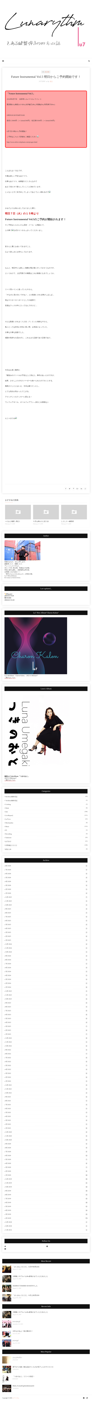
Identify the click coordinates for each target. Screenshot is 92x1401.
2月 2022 (46, 1077)
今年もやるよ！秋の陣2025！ (23, 1331)
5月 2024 (46, 971)
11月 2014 (46, 1230)
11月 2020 (46, 1136)
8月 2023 (46, 1007)
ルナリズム (15, 1398)
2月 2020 (46, 1171)
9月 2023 (46, 1003)
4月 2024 (46, 975)
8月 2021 (46, 1101)
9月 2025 (46, 909)
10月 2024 (46, 952)
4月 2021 (46, 1116)
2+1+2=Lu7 (16, 1321)
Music (46, 826)
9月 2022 (46, 1050)
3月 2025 (46, 932)
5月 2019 (46, 1206)
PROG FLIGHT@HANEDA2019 (23, 1386)
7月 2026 (46, 870)
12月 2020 (46, 1132)
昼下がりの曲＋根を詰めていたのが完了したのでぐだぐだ (33, 1367)
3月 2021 (46, 1120)
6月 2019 (46, 1202)
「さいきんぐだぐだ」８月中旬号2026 (26, 1267)
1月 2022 (46, 1081)
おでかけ (46, 841)
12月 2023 (46, 991)
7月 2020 (46, 1151)
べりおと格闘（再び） (13, 521)
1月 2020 (46, 1175)
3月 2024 (46, 979)
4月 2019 (46, 1210)
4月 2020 (46, 1163)
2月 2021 (46, 1124)
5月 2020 (46, 1159)
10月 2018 (46, 1226)
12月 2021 (46, 1085)
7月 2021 (46, 1104)
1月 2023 (46, 1034)
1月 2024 (46, 987)
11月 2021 (46, 1089)
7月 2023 (46, 1010)
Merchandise (46, 823)
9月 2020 (46, 1144)
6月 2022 (46, 1061)
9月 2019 (46, 1191)
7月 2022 (46, 1057)
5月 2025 (46, 924)
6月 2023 (46, 1014)
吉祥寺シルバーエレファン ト (30, 99)
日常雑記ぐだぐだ (46, 845)
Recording (46, 834)
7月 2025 (46, 917)
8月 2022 (46, 1054)
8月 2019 (46, 1195)
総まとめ (46, 849)
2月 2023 (46, 1030)
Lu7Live (46, 819)
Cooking (46, 804)
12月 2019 (46, 1179)
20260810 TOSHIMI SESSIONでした (25, 1286)
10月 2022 (46, 1046)
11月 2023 (46, 995)
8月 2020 (46, 1148)
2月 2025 (46, 936)
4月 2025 (46, 928)
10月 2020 (46, 1140)
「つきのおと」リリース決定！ (24, 1376)
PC (46, 830)
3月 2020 (46, 1167)
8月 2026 (46, 866)
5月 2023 (46, 1018)
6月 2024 (46, 967)
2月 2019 (46, 1218)
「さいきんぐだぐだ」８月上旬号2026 (26, 1295)
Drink (46, 808)
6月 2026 (46, 873)
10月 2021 (46, 1093)
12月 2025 (46, 897)
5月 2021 (46, 1112)
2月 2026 (46, 889)
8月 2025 (46, 913)
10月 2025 (46, 905)
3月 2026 (46, 885)
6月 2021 (46, 1108)
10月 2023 (46, 999)
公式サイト (18, 230)
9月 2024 (46, 956)
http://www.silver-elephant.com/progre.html (22, 142)
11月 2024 (46, 948)
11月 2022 (46, 1042)
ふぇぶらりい (17, 1357)
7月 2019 (46, 1198)
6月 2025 (46, 920)
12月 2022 (46, 1038)
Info (46, 812)
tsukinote (46, 837)
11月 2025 (46, 901)
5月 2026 (46, 877)
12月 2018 (46, 1222)
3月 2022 (46, 1073)
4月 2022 (46, 1069)
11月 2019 (46, 1183)
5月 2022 (46, 1065)
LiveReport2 (46, 815)
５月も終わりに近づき (41, 521)
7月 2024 (46, 964)
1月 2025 (46, 940)
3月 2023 (46, 1026)
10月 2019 (46, 1187)
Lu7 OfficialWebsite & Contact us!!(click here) (12, 576)
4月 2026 (46, 881)
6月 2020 (46, 1155)
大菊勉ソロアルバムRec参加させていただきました (30, 1276)
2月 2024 (46, 983)
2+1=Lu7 (16, 1340)
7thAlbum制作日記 (46, 800)
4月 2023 (46, 1022)
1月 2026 (46, 893)
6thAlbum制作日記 (46, 796)
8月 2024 (46, 960)
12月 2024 (46, 944)
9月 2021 (46, 1097)
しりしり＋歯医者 (67, 521)
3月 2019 (46, 1214)
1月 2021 (46, 1128)
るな (51, 81)
